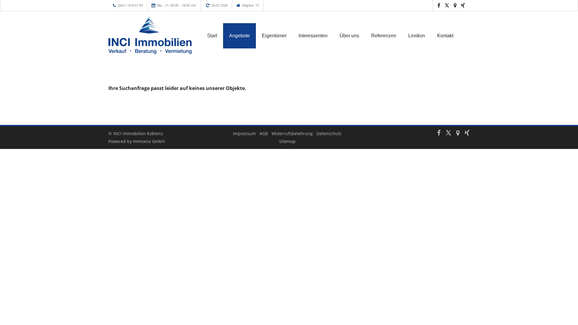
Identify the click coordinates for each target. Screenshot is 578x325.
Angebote (239, 35)
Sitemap (287, 141)
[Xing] (463, 5)
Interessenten (313, 35)
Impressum (244, 133)
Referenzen (383, 35)
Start (212, 35)
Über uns (349, 35)
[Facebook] (438, 5)
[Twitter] (447, 5)
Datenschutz (329, 133)
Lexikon (416, 35)
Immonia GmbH (149, 141)
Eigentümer (274, 35)
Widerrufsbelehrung (292, 133)
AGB (263, 133)
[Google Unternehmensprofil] (455, 5)
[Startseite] (150, 35)
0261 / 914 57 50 (130, 5)
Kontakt (445, 35)
